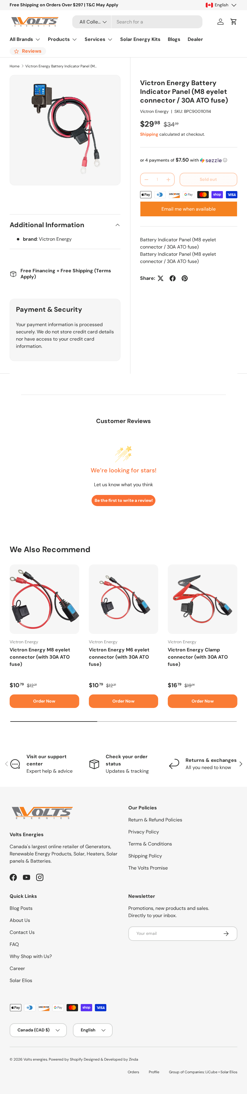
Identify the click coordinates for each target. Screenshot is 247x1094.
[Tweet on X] (161, 278)
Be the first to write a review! (124, 500)
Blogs (174, 39)
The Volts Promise (148, 868)
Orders (133, 1072)
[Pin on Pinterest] (185, 278)
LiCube (211, 1072)
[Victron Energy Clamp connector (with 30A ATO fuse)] (202, 599)
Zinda (133, 1059)
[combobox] (137, 21)
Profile (154, 1072)
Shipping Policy (145, 856)
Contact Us (22, 932)
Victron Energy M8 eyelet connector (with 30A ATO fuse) (40, 657)
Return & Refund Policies (155, 820)
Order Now (44, 701)
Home (15, 66)
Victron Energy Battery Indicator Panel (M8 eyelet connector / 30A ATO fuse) (61, 66)
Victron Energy (154, 111)
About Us (20, 920)
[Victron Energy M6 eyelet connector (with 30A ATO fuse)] (123, 599)
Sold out (208, 179)
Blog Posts (21, 908)
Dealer (195, 39)
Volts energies (35, 1059)
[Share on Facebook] (173, 278)
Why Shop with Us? (31, 956)
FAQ (14, 944)
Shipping (149, 134)
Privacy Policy (143, 832)
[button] (233, 21)
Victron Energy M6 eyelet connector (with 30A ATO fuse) (119, 657)
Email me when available (188, 209)
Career (17, 968)
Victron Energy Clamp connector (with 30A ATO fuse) (198, 657)
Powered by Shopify (66, 1059)
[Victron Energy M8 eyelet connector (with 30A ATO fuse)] (44, 599)
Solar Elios (21, 980)
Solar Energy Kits (140, 39)
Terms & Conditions (150, 844)
